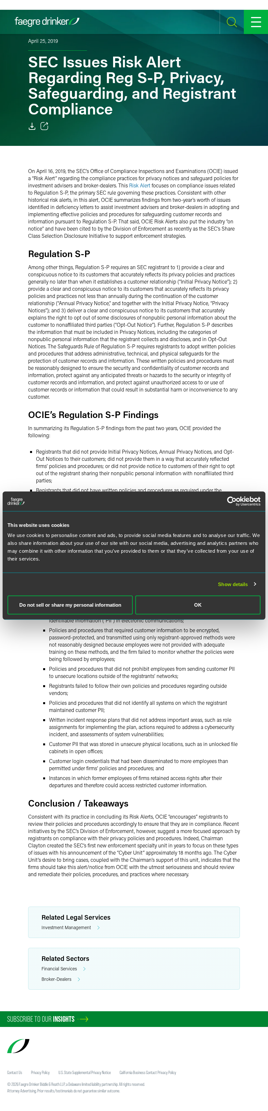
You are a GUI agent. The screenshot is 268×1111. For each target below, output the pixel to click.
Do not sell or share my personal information (70, 605)
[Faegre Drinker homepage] (47, 22)
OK (198, 605)
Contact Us (14, 1072)
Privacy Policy (40, 1072)
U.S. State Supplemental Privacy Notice (85, 1072)
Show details (233, 584)
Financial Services (59, 968)
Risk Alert (139, 185)
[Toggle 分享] (44, 126)
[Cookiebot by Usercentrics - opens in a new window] (231, 501)
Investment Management (66, 927)
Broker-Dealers (56, 979)
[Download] (32, 126)
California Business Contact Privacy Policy (148, 1072)
